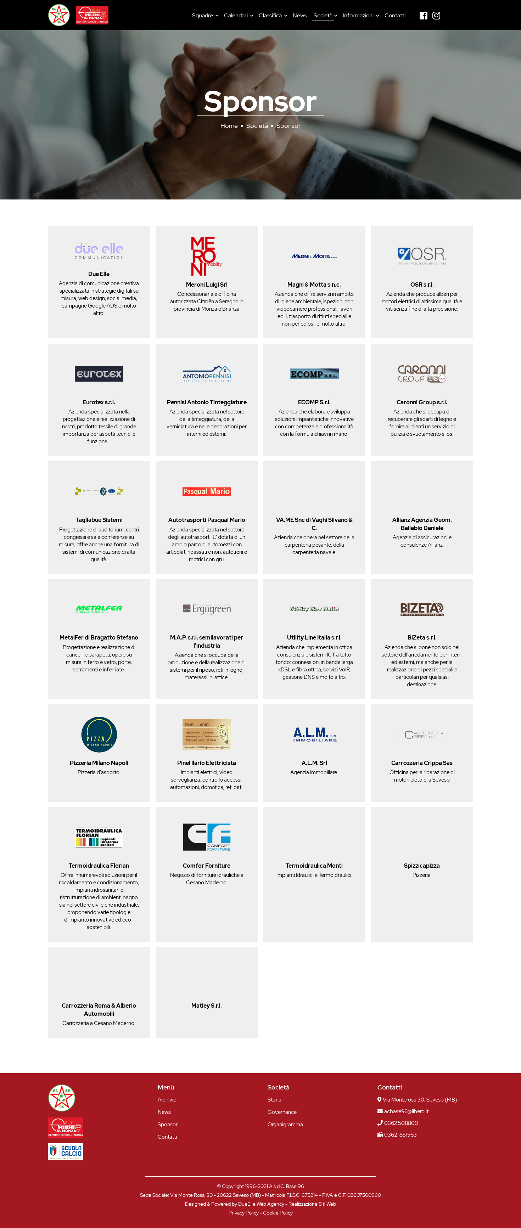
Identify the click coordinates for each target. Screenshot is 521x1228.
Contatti (395, 15)
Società (323, 15)
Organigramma (285, 1124)
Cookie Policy (278, 1213)
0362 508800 (401, 1123)
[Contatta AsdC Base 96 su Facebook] (423, 16)
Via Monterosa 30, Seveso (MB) (420, 1099)
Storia (274, 1100)
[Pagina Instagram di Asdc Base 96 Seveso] (436, 16)
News (300, 15)
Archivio (167, 1100)
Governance (282, 1112)
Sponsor (168, 1124)
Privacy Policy (244, 1213)
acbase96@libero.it (406, 1111)
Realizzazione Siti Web (312, 1204)
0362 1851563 (400, 1134)
